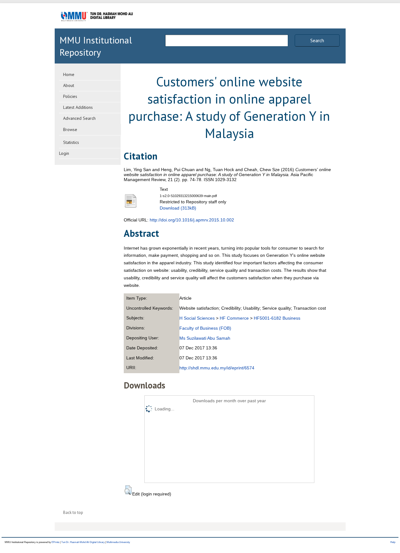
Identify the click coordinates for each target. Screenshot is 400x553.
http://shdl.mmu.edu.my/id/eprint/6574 (216, 367)
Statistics (71, 142)
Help (392, 542)
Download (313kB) (178, 208)
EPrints (55, 542)
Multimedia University (118, 542)
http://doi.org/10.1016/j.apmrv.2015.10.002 (192, 219)
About (68, 85)
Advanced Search (79, 118)
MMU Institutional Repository (95, 46)
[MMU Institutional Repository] (97, 27)
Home (68, 74)
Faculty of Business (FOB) (205, 328)
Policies (70, 96)
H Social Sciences (197, 318)
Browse (70, 129)
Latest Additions (78, 107)
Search (317, 40)
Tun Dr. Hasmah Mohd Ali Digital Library (83, 542)
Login (64, 153)
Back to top (73, 512)
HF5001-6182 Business (277, 318)
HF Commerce (234, 318)
